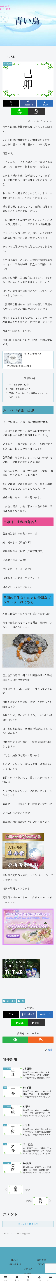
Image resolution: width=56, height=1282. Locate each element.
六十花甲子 (10, 1001)
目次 (23, 378)
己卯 (22, 1001)
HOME (14, 1259)
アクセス (28, 1268)
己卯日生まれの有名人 (20, 388)
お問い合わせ (14, 1264)
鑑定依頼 (41, 1259)
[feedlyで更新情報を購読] (15, 1040)
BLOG (41, 1264)
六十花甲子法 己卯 (18, 384)
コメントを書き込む (28, 1224)
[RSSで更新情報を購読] (41, 1040)
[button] (36, 111)
